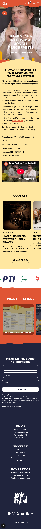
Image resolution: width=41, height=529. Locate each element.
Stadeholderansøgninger (20, 478)
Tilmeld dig (20, 389)
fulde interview (17, 121)
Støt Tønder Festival (20, 432)
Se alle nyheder (20, 260)
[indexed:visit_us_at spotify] (27, 513)
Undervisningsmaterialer (20, 458)
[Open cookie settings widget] (3, 525)
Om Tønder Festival (20, 430)
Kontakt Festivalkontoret (20, 473)
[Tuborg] (22, 279)
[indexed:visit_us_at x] (18, 513)
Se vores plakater (20, 438)
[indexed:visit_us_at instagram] (13, 513)
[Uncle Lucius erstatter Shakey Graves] (17, 215)
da (24, 3)
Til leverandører (20, 455)
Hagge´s (20, 461)
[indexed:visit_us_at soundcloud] (31, 513)
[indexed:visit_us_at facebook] (9, 513)
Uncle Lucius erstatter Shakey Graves (14, 239)
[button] (5, 4)
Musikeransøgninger (20, 475)
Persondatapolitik (20, 435)
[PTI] (7, 279)
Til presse (20, 450)
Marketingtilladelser (8, 395)
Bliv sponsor (20, 453)
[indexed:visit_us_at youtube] (22, 513)
